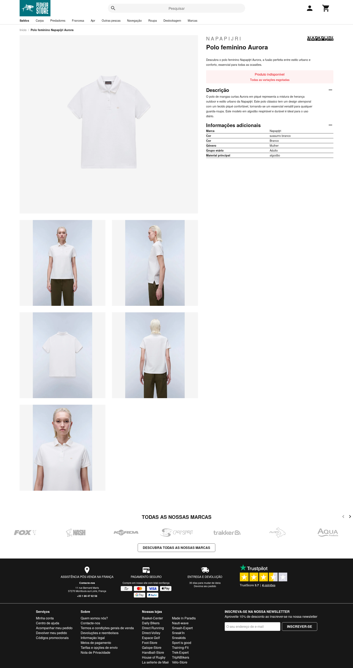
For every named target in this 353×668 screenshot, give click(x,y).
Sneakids (179, 637)
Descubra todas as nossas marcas (176, 547)
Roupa (152, 20)
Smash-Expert (182, 628)
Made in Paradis (184, 618)
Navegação (134, 20)
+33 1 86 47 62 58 (87, 596)
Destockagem (172, 20)
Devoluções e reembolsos (99, 632)
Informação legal (93, 637)
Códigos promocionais (52, 637)
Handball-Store (153, 652)
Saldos (24, 20)
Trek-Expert (180, 652)
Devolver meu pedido (51, 632)
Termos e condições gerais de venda (107, 628)
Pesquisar (177, 8)
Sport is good (181, 642)
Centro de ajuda (47, 623)
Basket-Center (152, 618)
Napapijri (224, 38)
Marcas (192, 20)
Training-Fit (180, 647)
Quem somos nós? (94, 618)
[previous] (343, 517)
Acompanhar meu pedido (54, 628)
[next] (350, 517)
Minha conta (45, 618)
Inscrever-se (299, 626)
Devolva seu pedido (205, 586)
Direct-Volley (151, 632)
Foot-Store (149, 642)
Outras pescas (111, 20)
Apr (93, 20)
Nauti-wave (180, 623)
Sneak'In (178, 632)
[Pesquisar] (113, 8)
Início (23, 30)
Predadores (57, 20)
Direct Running (153, 628)
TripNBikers (180, 657)
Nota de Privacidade (95, 652)
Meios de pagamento (96, 642)
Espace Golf (151, 637)
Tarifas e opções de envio (99, 647)
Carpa (40, 20)
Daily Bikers (151, 623)
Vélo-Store (179, 662)
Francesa (78, 20)
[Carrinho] (326, 8)
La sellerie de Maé (155, 662)
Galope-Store (151, 647)
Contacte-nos (87, 582)
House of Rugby (153, 657)
